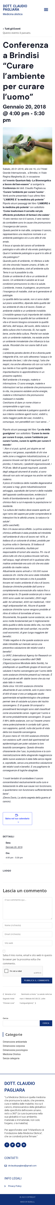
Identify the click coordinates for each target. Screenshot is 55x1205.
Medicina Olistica (12, 1054)
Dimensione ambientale (15, 1041)
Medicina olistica (12, 14)
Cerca (5, 1018)
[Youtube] (18, 1144)
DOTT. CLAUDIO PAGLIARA (15, 8)
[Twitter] (12, 1144)
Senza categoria (11, 1058)
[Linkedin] (23, 1144)
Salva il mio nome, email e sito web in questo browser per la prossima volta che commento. (27, 959)
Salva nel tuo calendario (17, 818)
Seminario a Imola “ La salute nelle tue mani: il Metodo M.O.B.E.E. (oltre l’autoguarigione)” (36, 998)
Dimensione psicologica (15, 1050)
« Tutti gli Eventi (11, 28)
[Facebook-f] (6, 1144)
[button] (46, 9)
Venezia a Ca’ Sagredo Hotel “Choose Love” (9, 998)
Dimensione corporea (14, 1046)
